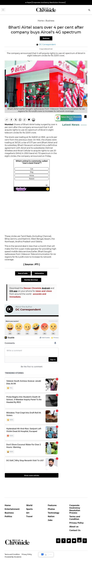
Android (46, 288)
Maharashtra (39, 273)
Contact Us (74, 530)
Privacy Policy (76, 523)
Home (8, 505)
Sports (29, 509)
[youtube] (74, 540)
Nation (51, 516)
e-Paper (28, 2)
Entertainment (12, 509)
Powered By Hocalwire (13, 557)
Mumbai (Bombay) (31, 280)
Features (52, 505)
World (29, 505)
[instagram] (58, 540)
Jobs (50, 520)
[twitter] (69, 540)
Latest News (70, 124)
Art (27, 513)
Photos (51, 509)
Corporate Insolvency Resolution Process (48, 2)
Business (46, 38)
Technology (53, 513)
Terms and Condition (74, 517)
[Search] (89, 10)
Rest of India (23, 273)
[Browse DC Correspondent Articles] (9, 309)
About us (73, 526)
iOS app (13, 291)
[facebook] (63, 540)
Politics (8, 516)
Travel (29, 516)
